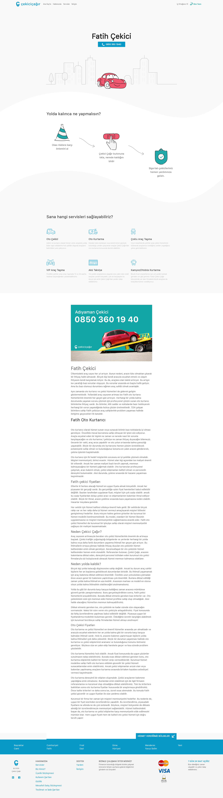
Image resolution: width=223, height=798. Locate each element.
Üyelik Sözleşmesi (45, 773)
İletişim (74, 4)
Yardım (79, 765)
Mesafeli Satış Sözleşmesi (49, 785)
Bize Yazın (197, 4)
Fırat (82, 745)
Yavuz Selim (151, 748)
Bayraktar (19, 745)
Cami (16, 748)
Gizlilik (39, 781)
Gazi (82, 748)
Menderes (150, 745)
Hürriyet (116, 748)
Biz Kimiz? (40, 769)
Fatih (49, 748)
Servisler (66, 4)
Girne (115, 745)
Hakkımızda (57, 4)
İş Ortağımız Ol (182, 4)
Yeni (180, 745)
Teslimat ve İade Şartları (48, 789)
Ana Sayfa (47, 4)
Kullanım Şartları (44, 777)
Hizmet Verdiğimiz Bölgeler (154, 736)
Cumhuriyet (52, 745)
